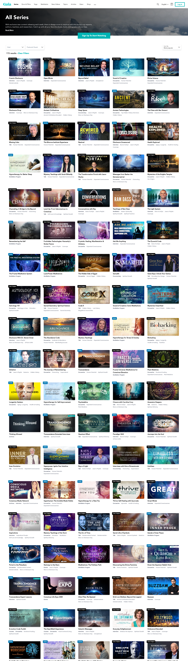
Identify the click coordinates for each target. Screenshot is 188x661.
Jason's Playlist (20, 80)
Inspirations (13, 533)
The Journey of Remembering (54, 370)
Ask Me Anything (119, 241)
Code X (81, 306)
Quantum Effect (84, 434)
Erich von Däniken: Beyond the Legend (127, 597)
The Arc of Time (84, 533)
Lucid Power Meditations (53, 274)
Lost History (96, 308)
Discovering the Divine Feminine (125, 565)
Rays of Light (83, 466)
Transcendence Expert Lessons (20, 597)
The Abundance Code (52, 338)
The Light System (154, 209)
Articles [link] (73, 4)
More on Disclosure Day (31, 113)
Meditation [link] (44, 4)
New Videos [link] (56, 4)
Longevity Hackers (16, 402)
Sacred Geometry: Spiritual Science (57, 306)
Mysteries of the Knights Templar (160, 174)
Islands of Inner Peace (156, 533)
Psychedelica (83, 402)
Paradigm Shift (118, 434)
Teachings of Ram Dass (121, 209)
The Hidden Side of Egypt (87, 274)
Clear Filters (23, 53)
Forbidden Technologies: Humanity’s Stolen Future (57, 242)
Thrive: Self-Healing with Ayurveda (126, 501)
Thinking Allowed (15, 434)
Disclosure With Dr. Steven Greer (21, 338)
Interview (12, 80)
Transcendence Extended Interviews (57, 434)
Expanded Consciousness (58, 80)
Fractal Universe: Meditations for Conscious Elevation (125, 371)
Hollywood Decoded (155, 629)
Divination (32, 308)
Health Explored (154, 142)
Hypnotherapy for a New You (89, 501)
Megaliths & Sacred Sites (85, 310)
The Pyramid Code (154, 241)
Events (46, 567)
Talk (10, 145)
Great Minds (152, 501)
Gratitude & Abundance (59, 340)
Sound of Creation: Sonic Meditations (127, 306)
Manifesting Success (61, 342)
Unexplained (99, 80)
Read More (9, 30)
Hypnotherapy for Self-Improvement (57, 402)
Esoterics (26, 372)
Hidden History (67, 115)
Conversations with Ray (87, 209)
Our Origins (151, 179)
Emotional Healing (161, 372)
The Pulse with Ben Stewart (158, 110)
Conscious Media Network (19, 501)
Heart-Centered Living (64, 631)
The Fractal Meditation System (20, 274)
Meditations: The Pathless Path (89, 565)
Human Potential (126, 80)
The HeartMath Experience (54, 629)
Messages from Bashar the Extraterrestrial (123, 175)
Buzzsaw (151, 597)
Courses (11, 631)
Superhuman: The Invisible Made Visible (58, 501)
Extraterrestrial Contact (89, 535)
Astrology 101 (14, 306)
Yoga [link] (35, 4)
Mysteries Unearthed (155, 306)
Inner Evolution (14, 466)
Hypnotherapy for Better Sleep (20, 174)
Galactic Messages (85, 629)
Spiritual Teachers (129, 214)
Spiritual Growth (68, 214)
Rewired (81, 142)
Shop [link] (89, 4)
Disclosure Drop (15, 110)
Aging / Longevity (161, 145)
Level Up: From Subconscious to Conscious (56, 210)
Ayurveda (124, 503)
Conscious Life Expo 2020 (53, 597)
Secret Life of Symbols (121, 533)
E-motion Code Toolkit (17, 629)
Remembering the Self (17, 241)
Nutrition (162, 342)
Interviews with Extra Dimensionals (126, 466)
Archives (11, 436)
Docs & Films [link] (26, 4)
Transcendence (83, 370)
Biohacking (152, 338)
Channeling (136, 179)
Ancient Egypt (91, 276)
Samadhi (116, 274)
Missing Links (14, 142)
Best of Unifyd (124, 145)
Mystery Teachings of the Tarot (55, 533)
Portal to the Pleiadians (18, 565)
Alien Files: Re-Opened (86, 597)
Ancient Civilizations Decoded (52, 115)
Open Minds (48, 78)
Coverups (29, 80)
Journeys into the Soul (156, 434)
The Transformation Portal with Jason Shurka (92, 175)
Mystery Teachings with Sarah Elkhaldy (58, 174)
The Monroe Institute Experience (56, 142)
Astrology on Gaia (22, 308)
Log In (180, 4)
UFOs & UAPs (29, 342)
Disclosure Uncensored (121, 142)
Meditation (116, 211)
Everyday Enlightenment (122, 629)
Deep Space (82, 110)
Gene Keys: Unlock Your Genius (159, 274)
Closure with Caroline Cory (123, 402)
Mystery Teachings (85, 338)
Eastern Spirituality (126, 211)
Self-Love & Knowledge (55, 214)
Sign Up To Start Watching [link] (94, 35)
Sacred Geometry (65, 310)
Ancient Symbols (132, 535)
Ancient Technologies (121, 110)
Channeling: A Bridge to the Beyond (22, 209)
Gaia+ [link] (82, 4)
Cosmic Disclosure (16, 78)
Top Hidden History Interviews (130, 113)
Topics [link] (65, 4)
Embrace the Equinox (126, 631)
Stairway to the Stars (51, 565)
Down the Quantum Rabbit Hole (159, 565)
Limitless (151, 466)
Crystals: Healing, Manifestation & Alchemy (91, 242)
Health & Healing (173, 145)
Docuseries (116, 80)
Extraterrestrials (13, 83)
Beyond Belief (83, 78)
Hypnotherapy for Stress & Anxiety (126, 338)
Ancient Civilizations (51, 110)
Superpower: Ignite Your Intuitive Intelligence (56, 467)
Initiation (12, 370)
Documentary (82, 113)
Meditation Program (15, 177)
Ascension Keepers (155, 402)
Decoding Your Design (158, 276)
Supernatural (64, 372)
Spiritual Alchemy (153, 407)
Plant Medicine (153, 370)
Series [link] (16, 4)
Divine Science (153, 78)
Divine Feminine (122, 567)
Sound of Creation (119, 78)
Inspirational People (22, 535)
